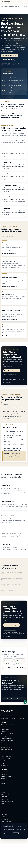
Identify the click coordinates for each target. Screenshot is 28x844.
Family (2, 742)
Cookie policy (4, 814)
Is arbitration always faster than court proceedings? (10, 585)
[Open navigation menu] (23, 2)
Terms (2, 812)
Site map (3, 783)
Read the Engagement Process (14, 698)
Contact (3, 803)
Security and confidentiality (7, 801)
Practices (6, 6)
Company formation (6, 727)
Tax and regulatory (5, 729)
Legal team (3, 792)
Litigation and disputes (6, 738)
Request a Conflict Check (8, 59)
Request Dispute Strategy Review (9, 55)
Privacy (3, 810)
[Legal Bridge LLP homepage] (10, 2)
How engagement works (7, 236)
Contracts (3, 731)
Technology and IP (5, 736)
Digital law (3, 778)
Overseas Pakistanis (6, 758)
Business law (4, 774)
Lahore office (4, 796)
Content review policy (6, 821)
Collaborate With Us (6, 794)
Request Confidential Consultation (14, 694)
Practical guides (5, 772)
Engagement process (6, 799)
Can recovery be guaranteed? (8, 590)
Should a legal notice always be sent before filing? (11, 573)
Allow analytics (6, 833)
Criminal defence (5, 745)
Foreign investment (5, 747)
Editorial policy (4, 819)
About (2, 789)
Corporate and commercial (7, 724)
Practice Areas (7, 10)
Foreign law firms (5, 765)
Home (2, 6)
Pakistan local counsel (6, 749)
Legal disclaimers (5, 816)
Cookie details (6, 836)
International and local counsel (8, 781)
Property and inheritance (7, 740)
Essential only (16, 833)
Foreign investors (5, 763)
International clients (6, 760)
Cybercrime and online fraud (8, 733)
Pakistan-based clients (6, 756)
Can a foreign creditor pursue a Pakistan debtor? (11, 579)
